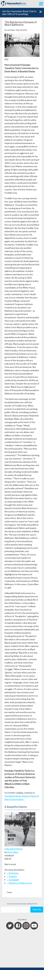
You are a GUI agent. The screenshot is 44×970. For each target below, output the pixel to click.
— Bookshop (12, 873)
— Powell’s (12, 876)
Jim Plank (11, 30)
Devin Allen (12, 852)
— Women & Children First (19, 883)
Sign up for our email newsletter (22, 904)
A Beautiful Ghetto (14, 848)
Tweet (9, 892)
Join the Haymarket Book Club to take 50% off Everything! (19, 12)
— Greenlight (13, 879)
